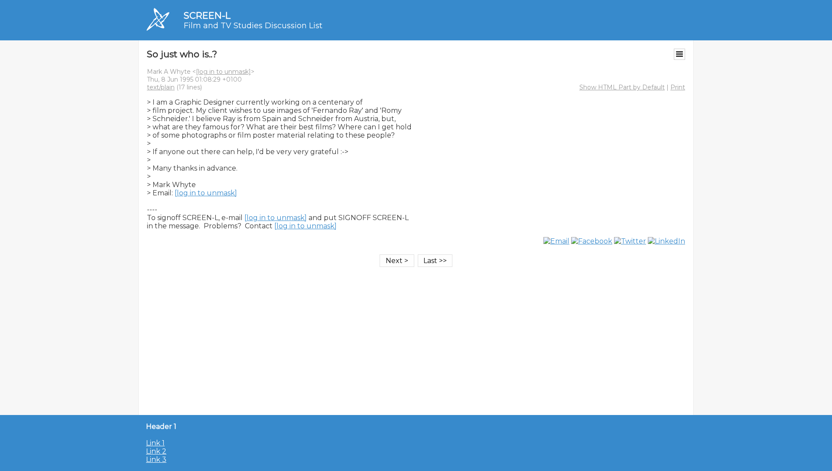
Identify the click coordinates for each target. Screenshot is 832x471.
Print (677, 87)
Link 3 (156, 459)
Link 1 (155, 443)
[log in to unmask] (223, 72)
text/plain (161, 87)
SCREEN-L (207, 15)
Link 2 (156, 451)
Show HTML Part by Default (622, 87)
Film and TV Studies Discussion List (253, 25)
